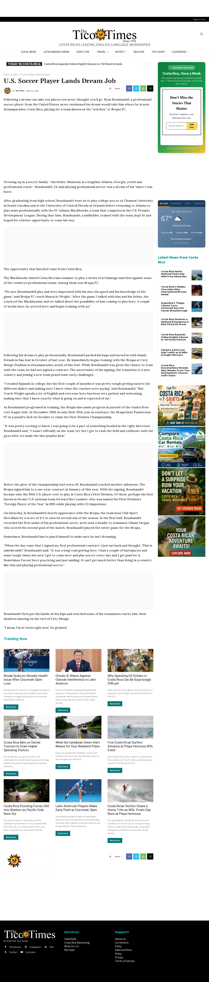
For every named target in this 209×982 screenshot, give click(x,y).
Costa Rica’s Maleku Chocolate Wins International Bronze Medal (174, 290)
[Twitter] (136, 88)
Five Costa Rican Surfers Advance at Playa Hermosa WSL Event (130, 746)
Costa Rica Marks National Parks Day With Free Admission (174, 274)
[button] (201, 34)
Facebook (15, 947)
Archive (14, 74)
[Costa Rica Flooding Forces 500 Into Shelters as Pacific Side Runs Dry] (26, 790)
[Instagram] (26, 947)
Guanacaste (175, 203)
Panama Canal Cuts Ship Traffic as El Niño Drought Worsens (174, 352)
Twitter (13, 952)
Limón (187, 203)
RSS (51, 947)
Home (6, 74)
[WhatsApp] (143, 88)
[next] (149, 64)
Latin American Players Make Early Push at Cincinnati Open (76, 808)
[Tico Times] (8, 91)
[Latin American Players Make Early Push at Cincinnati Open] (78, 790)
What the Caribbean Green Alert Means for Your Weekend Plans (78, 744)
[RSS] (46, 947)
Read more (11, 707)
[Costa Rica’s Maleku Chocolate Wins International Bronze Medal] (197, 290)
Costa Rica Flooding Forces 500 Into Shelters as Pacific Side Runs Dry (26, 810)
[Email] (150, 88)
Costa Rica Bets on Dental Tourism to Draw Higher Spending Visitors (22, 746)
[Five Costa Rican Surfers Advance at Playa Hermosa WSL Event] (130, 727)
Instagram (35, 947)
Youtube (30, 952)
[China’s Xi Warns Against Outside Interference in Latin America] (78, 660)
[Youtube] (22, 952)
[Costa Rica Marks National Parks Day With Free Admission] (197, 275)
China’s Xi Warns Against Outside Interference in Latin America (76, 679)
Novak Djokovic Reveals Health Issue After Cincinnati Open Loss (26, 679)
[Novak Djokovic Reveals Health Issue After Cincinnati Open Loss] (26, 660)
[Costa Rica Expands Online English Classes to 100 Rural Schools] (197, 338)
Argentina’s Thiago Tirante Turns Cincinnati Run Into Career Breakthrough (174, 306)
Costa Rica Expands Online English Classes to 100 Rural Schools (83, 64)
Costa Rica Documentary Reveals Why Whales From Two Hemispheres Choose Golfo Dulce (175, 370)
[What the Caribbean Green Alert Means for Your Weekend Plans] (78, 727)
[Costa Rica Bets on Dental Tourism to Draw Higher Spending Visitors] (26, 727)
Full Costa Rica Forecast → (181, 239)
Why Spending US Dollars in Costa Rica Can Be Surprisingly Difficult (129, 679)
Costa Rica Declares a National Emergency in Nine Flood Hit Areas (175, 322)
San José (164, 203)
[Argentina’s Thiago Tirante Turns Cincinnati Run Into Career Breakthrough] (197, 306)
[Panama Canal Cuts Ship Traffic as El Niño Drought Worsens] (197, 353)
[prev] (144, 64)
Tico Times (19, 90)
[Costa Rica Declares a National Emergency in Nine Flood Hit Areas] (197, 322)
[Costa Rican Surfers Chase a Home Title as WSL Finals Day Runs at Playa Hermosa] (130, 790)
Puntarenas (199, 203)
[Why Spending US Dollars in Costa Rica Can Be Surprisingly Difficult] (130, 660)
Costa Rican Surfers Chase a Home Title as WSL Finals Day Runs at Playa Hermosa (129, 810)
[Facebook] (129, 88)
